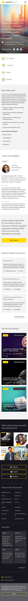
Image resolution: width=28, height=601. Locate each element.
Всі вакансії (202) (19, 518)
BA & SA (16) (18, 495)
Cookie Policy (5, 588)
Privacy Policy (18, 589)
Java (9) (4, 507)
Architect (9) (18, 507)
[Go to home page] (10, 2)
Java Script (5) (5, 510)
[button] (25, 2)
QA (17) (3, 495)
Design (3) (4, 518)
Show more (22, 567)
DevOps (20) (18, 492)
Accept (14, 593)
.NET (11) (17, 502)
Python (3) (4, 513)
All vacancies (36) (19, 316)
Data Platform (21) (6, 492)
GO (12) (17, 499)
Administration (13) (6, 499)
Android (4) (17, 510)
